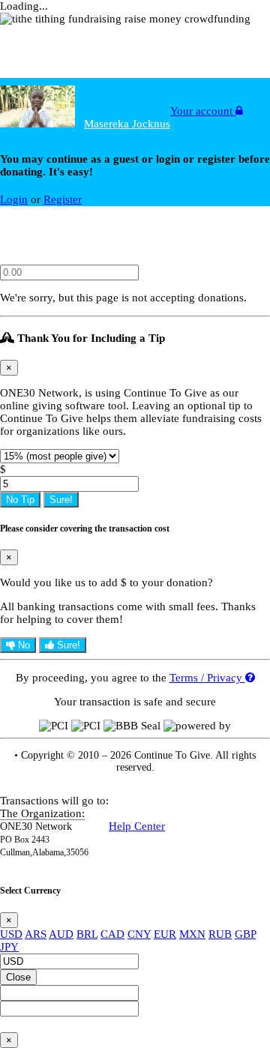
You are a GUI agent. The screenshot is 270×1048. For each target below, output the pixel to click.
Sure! (61, 499)
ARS (35, 934)
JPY (9, 947)
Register (63, 199)
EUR (165, 934)
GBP (245, 934)
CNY (139, 934)
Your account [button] (203, 111)
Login (14, 199)
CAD (112, 934)
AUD (61, 934)
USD (11, 934)
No (22, 645)
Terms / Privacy (207, 678)
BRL (87, 934)
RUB (220, 934)
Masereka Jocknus (127, 124)
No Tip (20, 499)
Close (18, 977)
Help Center (137, 826)
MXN (192, 934)
